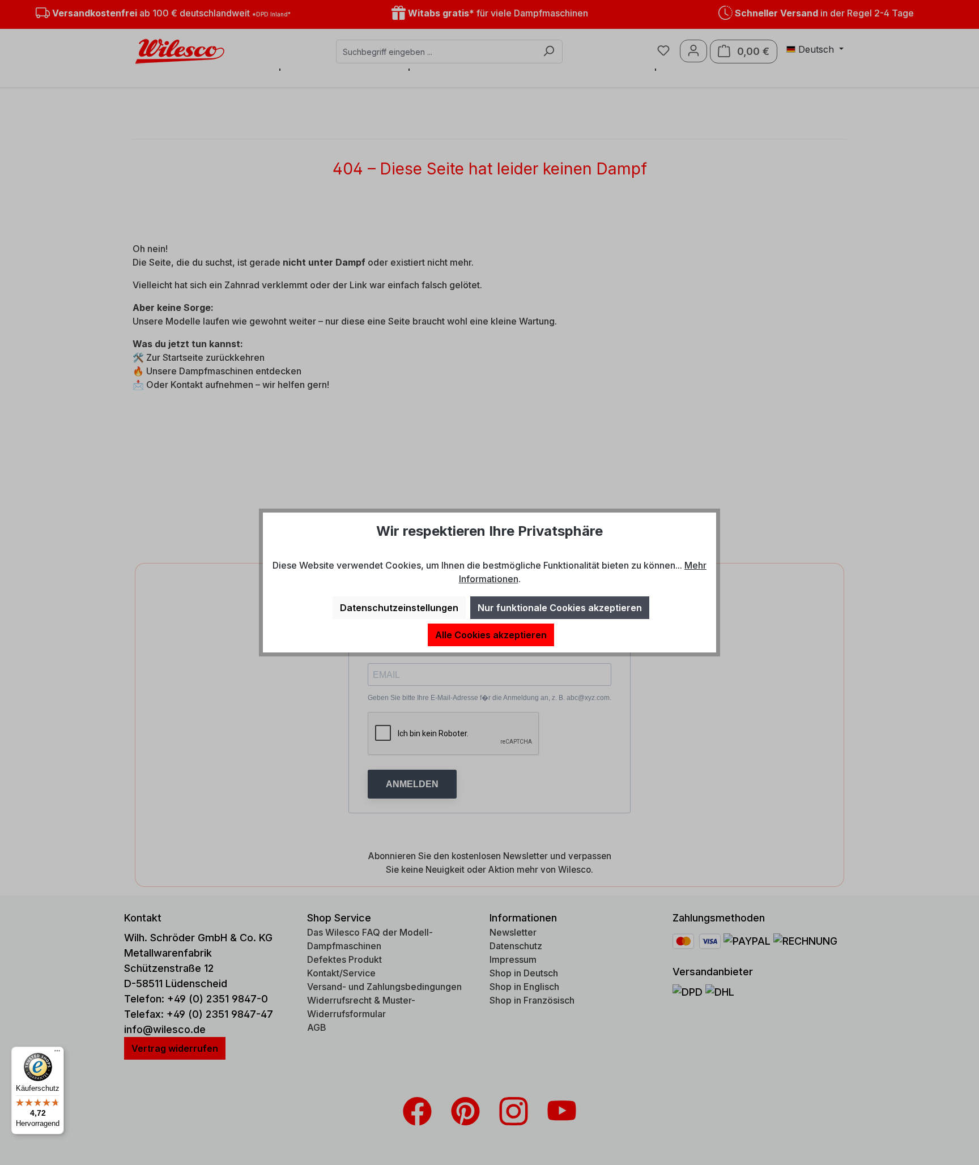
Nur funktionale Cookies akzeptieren (560, 607)
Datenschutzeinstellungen (399, 607)
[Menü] (57, 1053)
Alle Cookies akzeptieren (491, 635)
